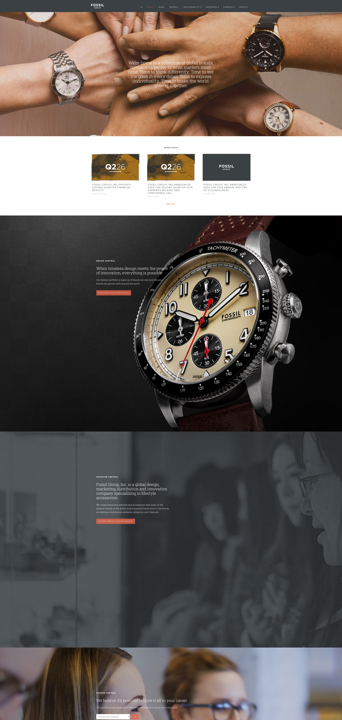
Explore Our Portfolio (113, 293)
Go (135, 716)
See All (171, 204)
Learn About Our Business (115, 521)
